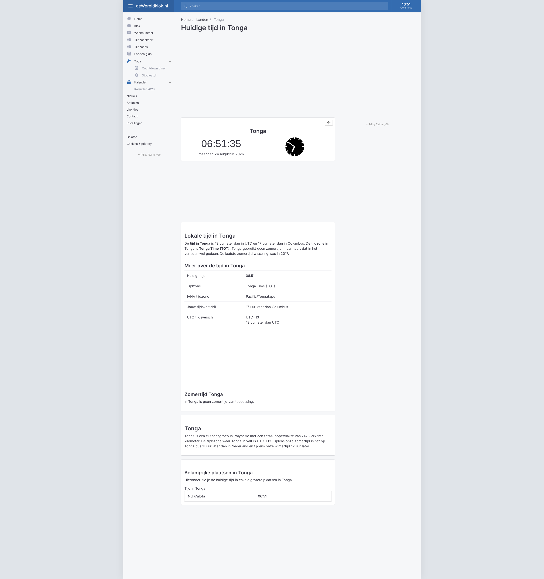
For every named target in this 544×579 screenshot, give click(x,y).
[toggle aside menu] (130, 6)
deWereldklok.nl (152, 5)
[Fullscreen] (329, 123)
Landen (202, 19)
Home (186, 19)
